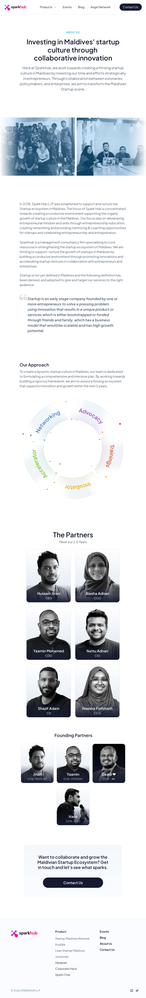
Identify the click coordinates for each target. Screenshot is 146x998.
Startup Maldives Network (72, 938)
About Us (106, 943)
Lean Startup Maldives (70, 950)
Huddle (60, 944)
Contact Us (107, 950)
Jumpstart (62, 956)
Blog (103, 937)
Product (60, 931)
